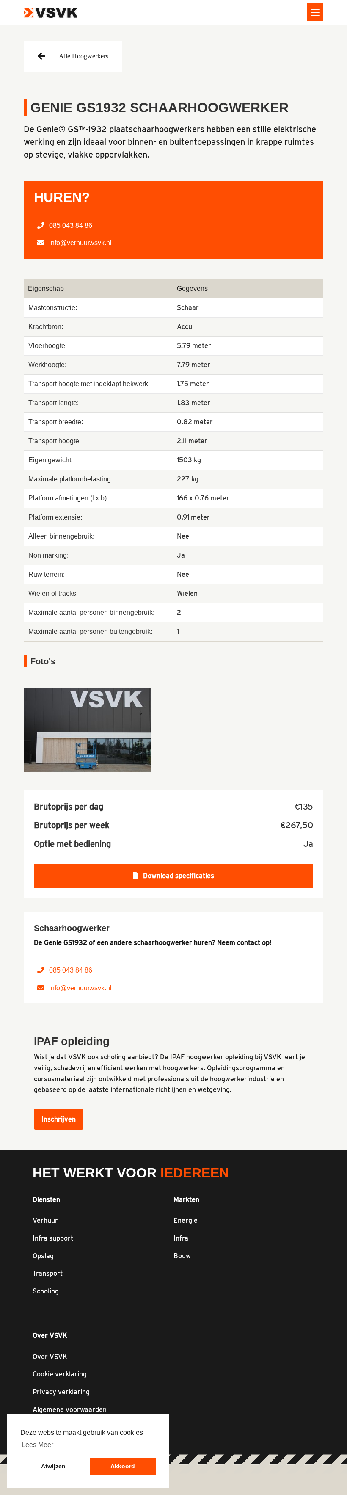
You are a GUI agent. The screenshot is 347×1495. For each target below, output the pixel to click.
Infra (181, 1238)
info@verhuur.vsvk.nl (79, 242)
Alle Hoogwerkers (83, 56)
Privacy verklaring (61, 1392)
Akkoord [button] (122, 1466)
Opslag (43, 1256)
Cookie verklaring (60, 1374)
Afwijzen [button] (53, 1466)
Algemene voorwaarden (70, 1410)
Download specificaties (177, 876)
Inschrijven (58, 1119)
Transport (48, 1273)
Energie (186, 1220)
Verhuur (45, 1220)
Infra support (53, 1238)
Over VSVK (50, 1357)
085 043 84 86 (69, 225)
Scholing (46, 1291)
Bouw (182, 1256)
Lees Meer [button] (37, 1444)
